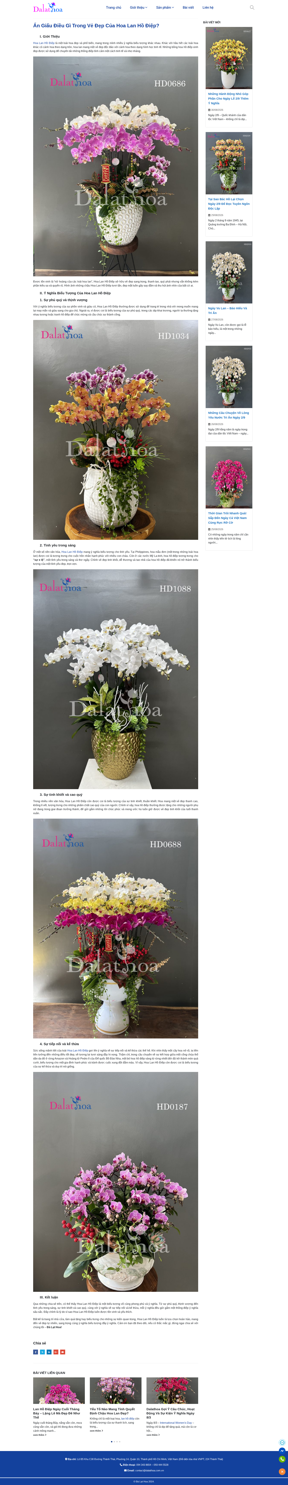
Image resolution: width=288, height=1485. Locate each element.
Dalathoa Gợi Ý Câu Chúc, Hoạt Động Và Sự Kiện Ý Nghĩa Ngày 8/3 (57, 1413)
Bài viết (188, 7)
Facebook (35, 1352)
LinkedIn (49, 1352)
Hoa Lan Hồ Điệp (43, 43)
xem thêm (39, 1435)
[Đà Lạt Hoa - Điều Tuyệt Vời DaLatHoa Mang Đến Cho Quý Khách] (48, 7)
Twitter (42, 1352)
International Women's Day (62, 1422)
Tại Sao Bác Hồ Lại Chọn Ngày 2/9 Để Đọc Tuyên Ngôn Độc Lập (229, 204)
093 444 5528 (161, 1464)
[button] (111, 1441)
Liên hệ (208, 7)
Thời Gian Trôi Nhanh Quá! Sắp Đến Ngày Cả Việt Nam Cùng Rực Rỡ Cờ (227, 518)
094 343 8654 (143, 1464)
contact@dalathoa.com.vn (149, 1470)
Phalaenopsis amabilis (103, 1422)
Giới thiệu (137, 7)
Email (62, 1352)
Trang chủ (113, 7)
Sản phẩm (163, 7)
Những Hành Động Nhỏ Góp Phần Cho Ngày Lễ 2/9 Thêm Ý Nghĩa (228, 98)
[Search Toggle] (252, 7)
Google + (56, 1352)
